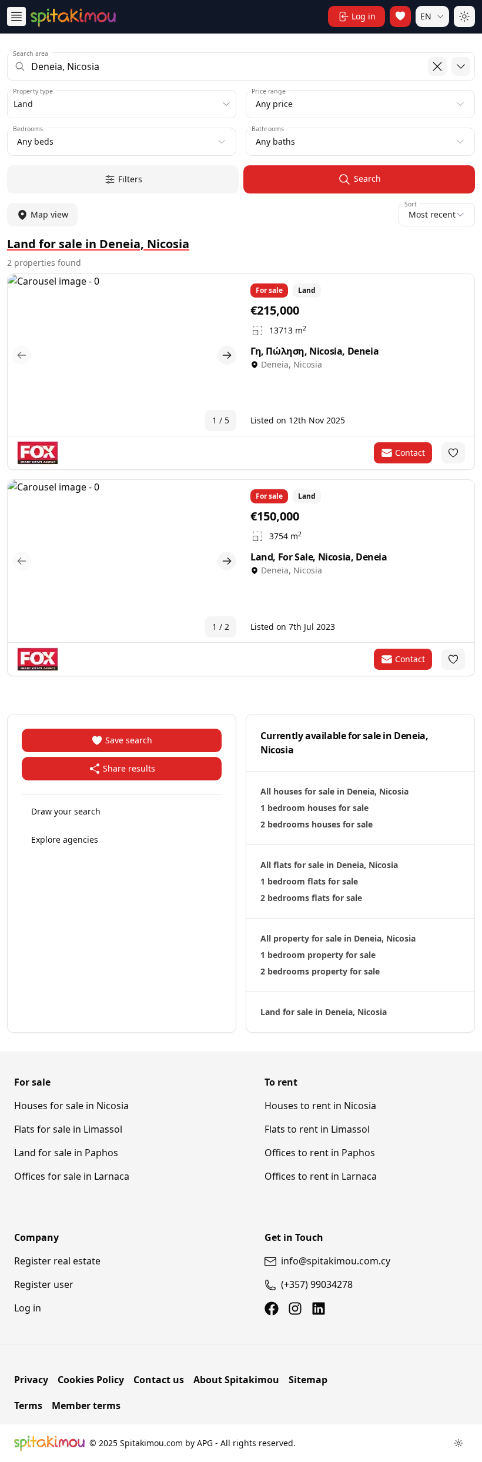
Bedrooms (28, 129)
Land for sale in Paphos (66, 1152)
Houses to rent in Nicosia (320, 1105)
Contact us (158, 1379)
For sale (32, 1082)
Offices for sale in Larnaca (71, 1176)
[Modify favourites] (453, 452)
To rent (281, 1082)
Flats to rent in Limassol (317, 1129)
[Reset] (437, 66)
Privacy (31, 1379)
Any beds (35, 141)
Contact (410, 452)
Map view (49, 214)
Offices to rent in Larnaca (321, 1176)
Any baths (275, 141)
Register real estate (57, 1260)
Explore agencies (64, 839)
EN (425, 16)
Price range (269, 91)
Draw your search (66, 811)
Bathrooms (268, 129)
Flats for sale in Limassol (68, 1129)
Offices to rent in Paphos (320, 1152)
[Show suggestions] (460, 66)
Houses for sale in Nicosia (71, 1105)
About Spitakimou (236, 1379)
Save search (128, 740)
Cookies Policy (91, 1379)
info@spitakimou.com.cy (335, 1260)
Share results (129, 768)
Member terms (86, 1405)
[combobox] (241, 66)
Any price (274, 103)
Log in (27, 1307)
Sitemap (308, 1379)
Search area (30, 53)
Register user (43, 1284)
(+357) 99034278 (317, 1284)
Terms (28, 1405)
